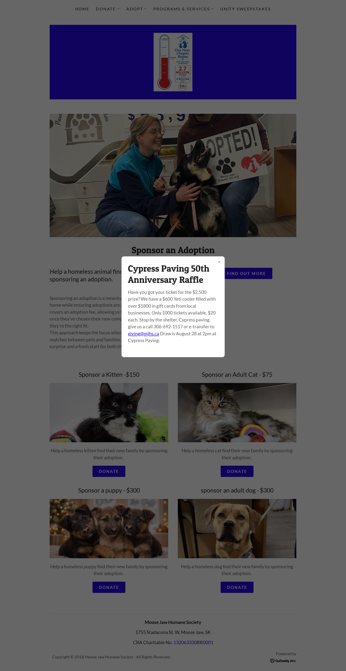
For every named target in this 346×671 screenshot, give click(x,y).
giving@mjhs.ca (143, 333)
